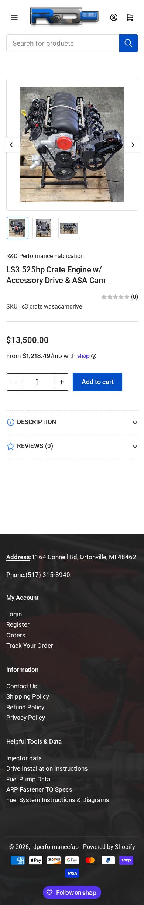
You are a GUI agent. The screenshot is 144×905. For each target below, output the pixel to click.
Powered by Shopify (109, 846)
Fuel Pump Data (28, 779)
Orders (15, 635)
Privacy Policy (25, 717)
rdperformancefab (55, 846)
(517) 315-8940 (47, 574)
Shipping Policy (27, 696)
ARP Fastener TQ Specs (39, 789)
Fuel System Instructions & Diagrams (57, 800)
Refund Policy (25, 707)
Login (14, 614)
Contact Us (21, 686)
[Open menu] (14, 17)
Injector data (24, 758)
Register (18, 624)
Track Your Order (29, 645)
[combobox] (72, 43)
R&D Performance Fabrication (45, 255)
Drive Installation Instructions (47, 768)
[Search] (128, 43)
